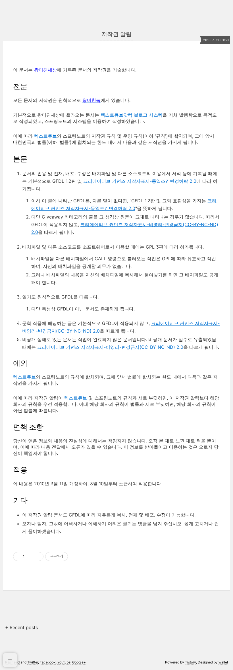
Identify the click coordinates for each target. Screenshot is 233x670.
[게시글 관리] (37, 556)
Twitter (32, 662)
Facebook (48, 662)
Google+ (79, 662)
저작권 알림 (116, 34)
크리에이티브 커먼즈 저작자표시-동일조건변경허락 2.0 (139, 181)
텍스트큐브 (45, 136)
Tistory (190, 662)
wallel (223, 662)
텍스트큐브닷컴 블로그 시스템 (132, 115)
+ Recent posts (21, 627)
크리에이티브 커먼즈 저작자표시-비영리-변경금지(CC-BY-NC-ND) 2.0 (110, 347)
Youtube (63, 662)
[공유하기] (30, 556)
